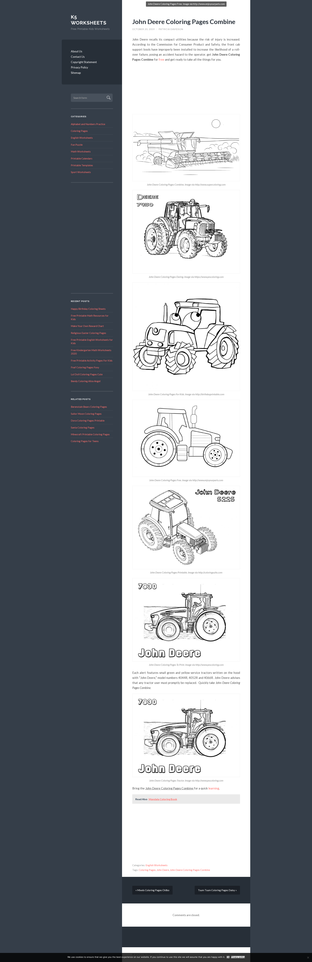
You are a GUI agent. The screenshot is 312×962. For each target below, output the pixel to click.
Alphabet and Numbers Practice (88, 124)
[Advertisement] (92, 238)
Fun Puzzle (77, 144)
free (161, 59)
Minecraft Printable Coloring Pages (90, 434)
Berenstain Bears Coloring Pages (89, 406)
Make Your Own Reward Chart (87, 326)
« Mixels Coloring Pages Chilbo (152, 890)
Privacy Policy (79, 67)
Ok (228, 957)
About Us (76, 51)
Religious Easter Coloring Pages (88, 332)
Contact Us (78, 56)
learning (213, 788)
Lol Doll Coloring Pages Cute (87, 374)
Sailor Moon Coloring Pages (86, 413)
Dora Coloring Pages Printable (87, 420)
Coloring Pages (79, 130)
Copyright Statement (84, 62)
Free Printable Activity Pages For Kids (91, 360)
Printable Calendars (81, 158)
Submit (108, 97)
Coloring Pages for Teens (85, 441)
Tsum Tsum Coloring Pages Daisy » (217, 890)
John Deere (163, 869)
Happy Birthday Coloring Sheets (88, 308)
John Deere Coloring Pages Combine (183, 21)
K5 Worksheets (88, 20)
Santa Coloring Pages (82, 427)
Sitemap (76, 72)
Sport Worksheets (81, 172)
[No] (308, 957)
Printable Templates (82, 165)
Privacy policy (238, 957)
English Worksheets (82, 137)
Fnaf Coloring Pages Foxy (85, 367)
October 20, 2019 (143, 29)
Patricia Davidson (171, 29)
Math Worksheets (81, 151)
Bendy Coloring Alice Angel (85, 381)
